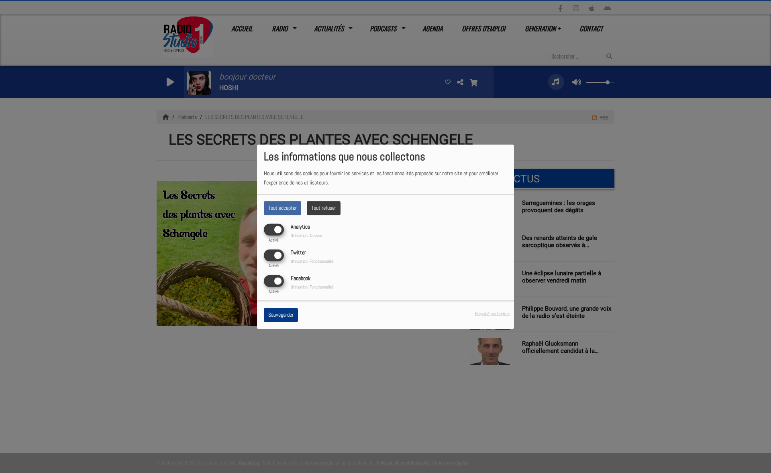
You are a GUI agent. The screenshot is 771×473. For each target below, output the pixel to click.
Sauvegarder (281, 314)
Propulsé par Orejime (492, 313)
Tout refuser (323, 207)
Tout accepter (282, 207)
